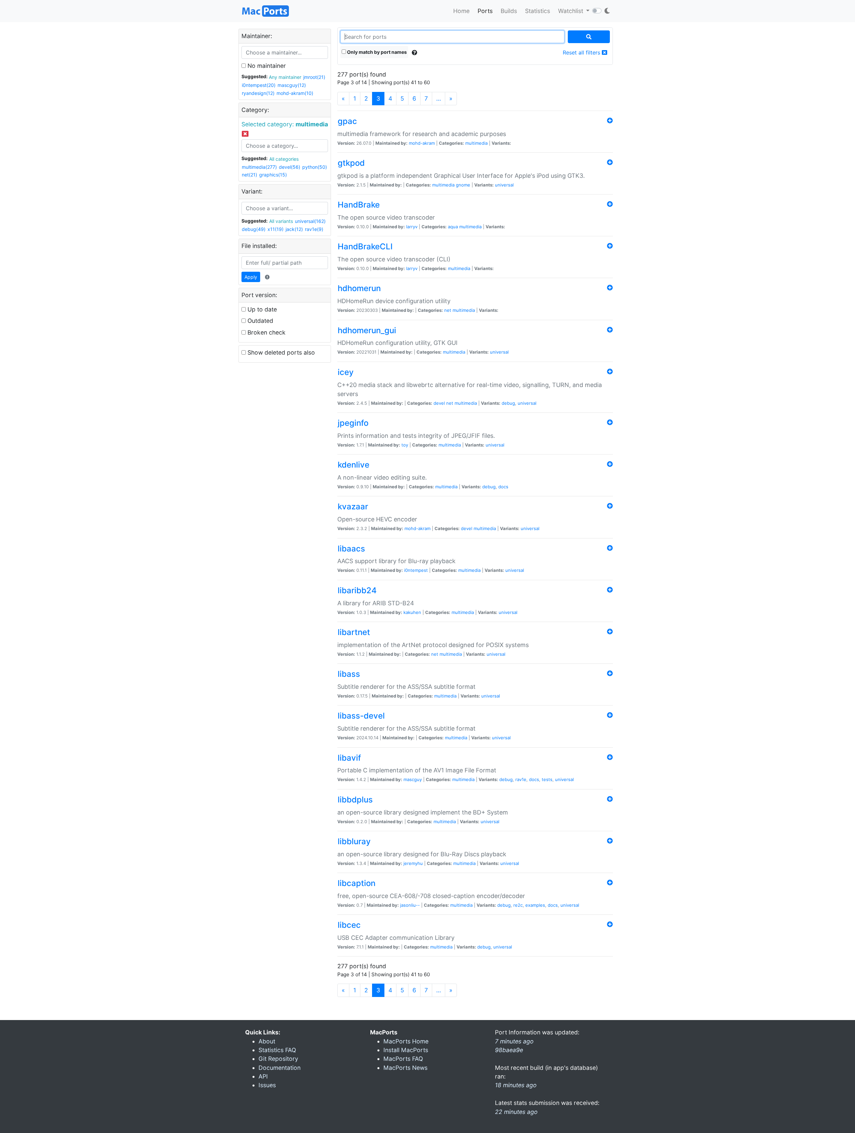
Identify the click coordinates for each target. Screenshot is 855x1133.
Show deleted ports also (280, 352)
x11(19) (276, 229)
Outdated (259, 320)
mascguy (412, 779)
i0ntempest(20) (259, 85)
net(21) (249, 174)
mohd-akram (422, 143)
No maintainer (266, 65)
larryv (411, 226)
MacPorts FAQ (403, 1058)
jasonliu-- (410, 905)
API (263, 1076)
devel (439, 403)
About (267, 1041)
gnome (463, 184)
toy (404, 445)
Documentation (280, 1067)
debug (508, 403)
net (447, 310)
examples (535, 905)
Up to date (261, 309)
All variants (281, 221)
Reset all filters (582, 52)
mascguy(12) (292, 85)
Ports (485, 10)
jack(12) (294, 229)
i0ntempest (416, 570)
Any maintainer (285, 77)
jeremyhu (413, 863)
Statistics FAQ (277, 1049)
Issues (267, 1085)
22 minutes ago (516, 1111)
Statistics (537, 10)
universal (504, 184)
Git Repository (278, 1058)
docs (503, 486)
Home (461, 10)
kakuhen (412, 612)
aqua (453, 226)
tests (547, 779)
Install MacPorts (405, 1049)
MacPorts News (405, 1067)
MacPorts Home (406, 1041)
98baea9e (509, 1049)
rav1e (520, 779)
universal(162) (310, 221)
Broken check (266, 332)
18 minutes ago (516, 1085)
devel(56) (289, 167)
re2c (518, 905)
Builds (509, 10)
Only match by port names (376, 52)
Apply (250, 277)
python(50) (314, 167)
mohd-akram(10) (295, 93)
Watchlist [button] (571, 10)
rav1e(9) (314, 229)
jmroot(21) (314, 77)
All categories (284, 159)
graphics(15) (273, 174)
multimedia (476, 143)
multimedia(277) (259, 167)
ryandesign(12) (258, 93)
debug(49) (254, 229)
